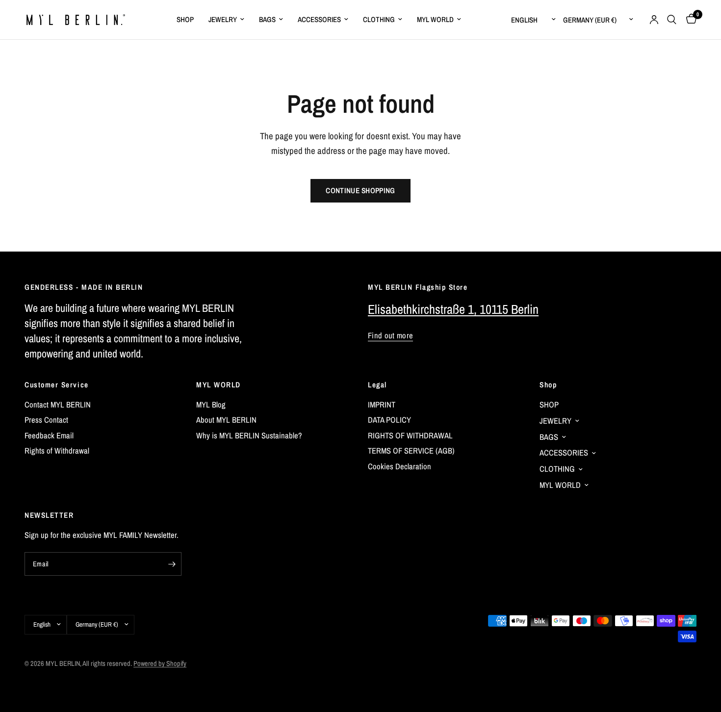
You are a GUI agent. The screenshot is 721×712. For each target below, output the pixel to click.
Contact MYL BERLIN (58, 404)
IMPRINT (381, 404)
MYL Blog (211, 404)
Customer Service (57, 384)
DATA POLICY (389, 419)
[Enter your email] (171, 564)
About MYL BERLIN (226, 419)
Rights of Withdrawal (57, 450)
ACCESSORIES (319, 19)
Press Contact (46, 419)
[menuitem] (185, 19)
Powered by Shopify (159, 663)
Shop (548, 384)
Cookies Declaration (399, 466)
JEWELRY (222, 19)
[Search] (671, 19)
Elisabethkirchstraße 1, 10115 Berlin (453, 309)
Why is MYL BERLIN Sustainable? (249, 435)
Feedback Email (49, 435)
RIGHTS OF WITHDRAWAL (410, 435)
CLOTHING (379, 19)
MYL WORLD (435, 19)
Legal (377, 384)
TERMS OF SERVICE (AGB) (411, 450)
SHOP (185, 19)
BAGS (267, 19)
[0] (688, 19)
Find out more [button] (390, 335)
